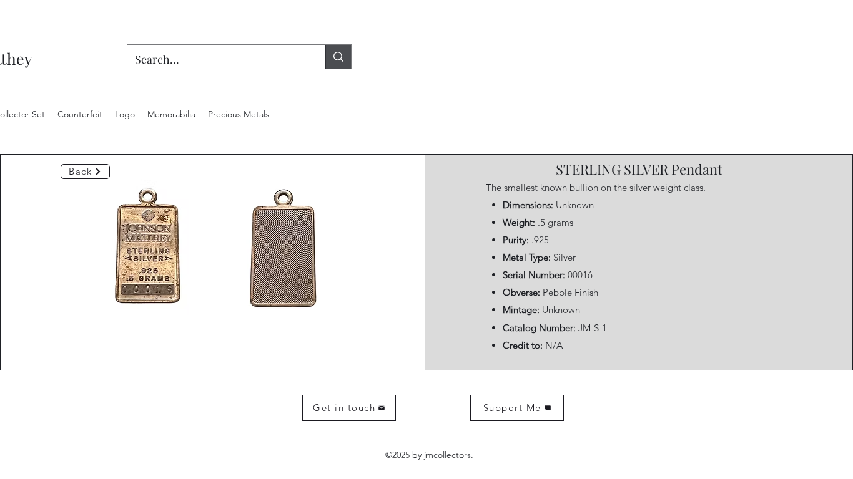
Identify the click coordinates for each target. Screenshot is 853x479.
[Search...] (338, 57)
